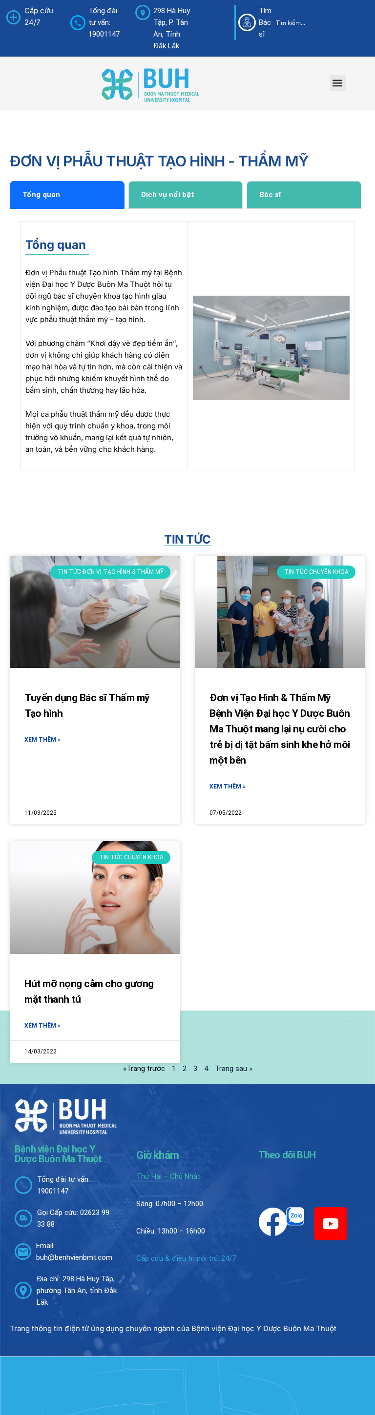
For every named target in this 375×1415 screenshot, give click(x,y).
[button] (338, 83)
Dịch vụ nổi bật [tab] (167, 194)
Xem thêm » (42, 739)
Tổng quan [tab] (41, 194)
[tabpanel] (187, 361)
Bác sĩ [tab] (270, 194)
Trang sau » (233, 1068)
